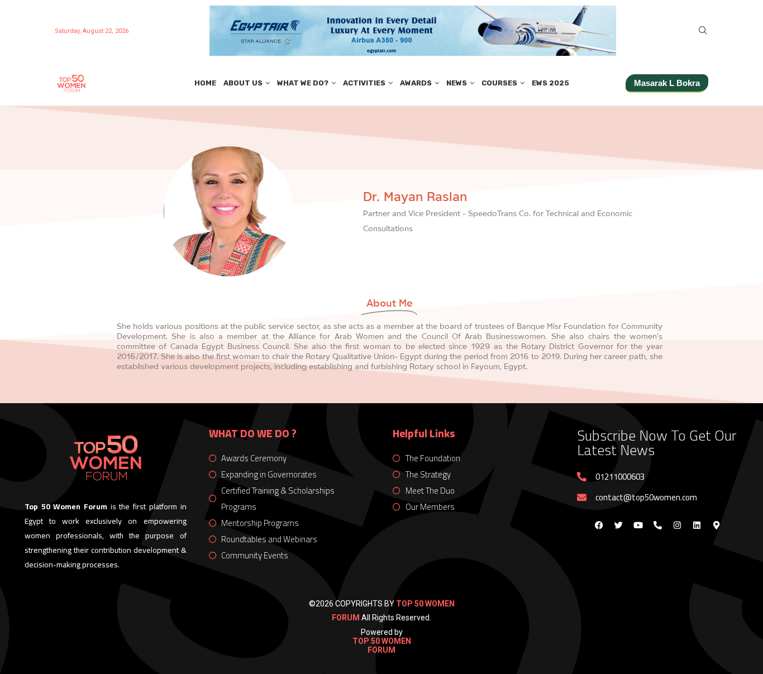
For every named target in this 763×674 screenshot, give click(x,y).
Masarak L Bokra (667, 83)
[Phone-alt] (657, 525)
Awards (416, 83)
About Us (243, 83)
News (456, 83)
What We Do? (302, 83)
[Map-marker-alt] (716, 525)
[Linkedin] (696, 525)
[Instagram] (677, 525)
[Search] (702, 30)
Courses (499, 83)
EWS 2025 (550, 83)
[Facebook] (598, 525)
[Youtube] (638, 525)
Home (205, 83)
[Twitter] (618, 525)
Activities (364, 83)
